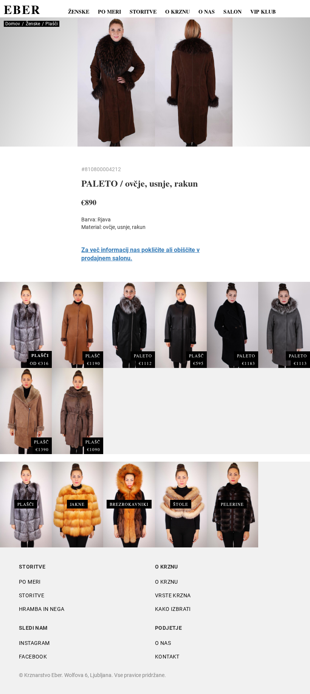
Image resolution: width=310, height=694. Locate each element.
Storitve (143, 11)
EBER (22, 9)
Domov (12, 23)
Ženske (78, 11)
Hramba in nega (42, 609)
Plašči (25, 504)
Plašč (92, 356)
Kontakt (167, 657)
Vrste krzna (173, 595)
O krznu (177, 11)
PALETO (143, 356)
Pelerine (232, 504)
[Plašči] (26, 324)
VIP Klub (263, 11)
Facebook (33, 657)
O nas (206, 11)
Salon (232, 11)
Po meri (109, 11)
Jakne (77, 504)
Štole (180, 504)
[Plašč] (78, 324)
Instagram (34, 643)
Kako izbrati (173, 609)
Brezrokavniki (129, 504)
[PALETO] (129, 324)
